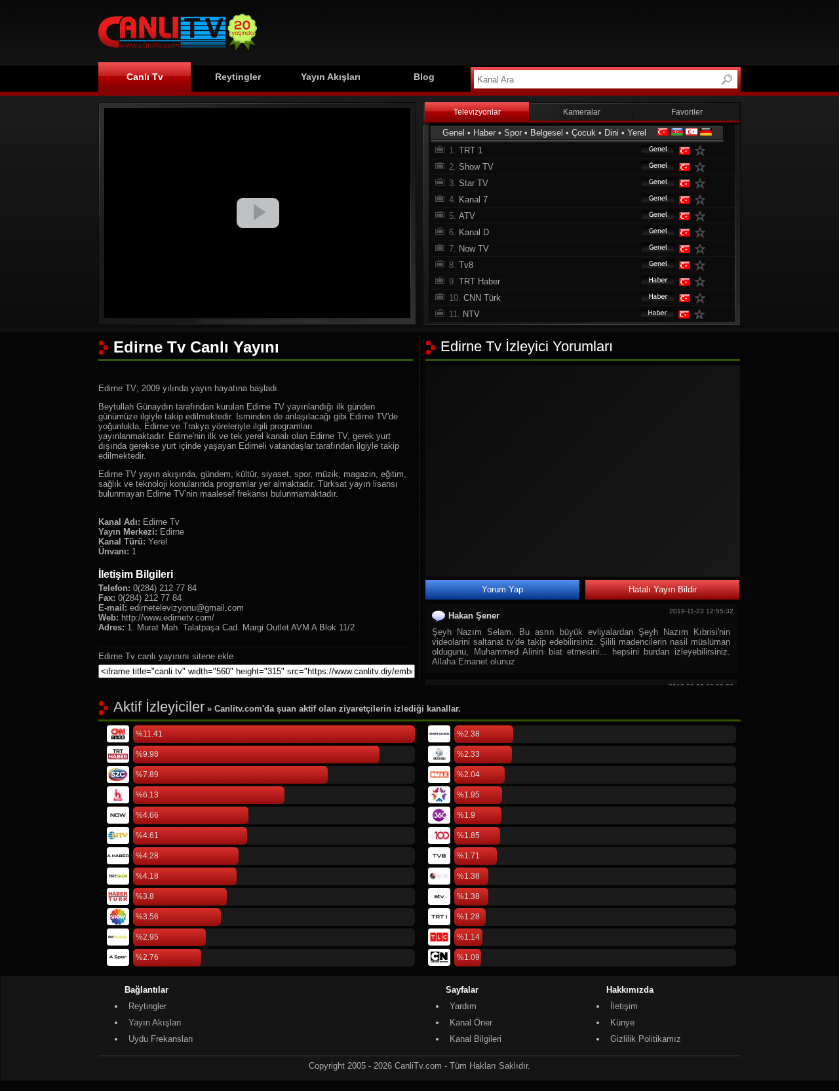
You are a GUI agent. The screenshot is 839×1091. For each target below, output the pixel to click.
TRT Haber (479, 281)
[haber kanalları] (651, 281)
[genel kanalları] (651, 150)
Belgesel (546, 133)
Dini (611, 133)
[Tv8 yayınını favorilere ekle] (702, 265)
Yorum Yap (502, 589)
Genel (453, 133)
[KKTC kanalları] (691, 133)
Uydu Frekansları (160, 1039)
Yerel (636, 133)
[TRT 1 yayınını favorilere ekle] (702, 150)
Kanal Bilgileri (475, 1039)
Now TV (474, 249)
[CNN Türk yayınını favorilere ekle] (702, 298)
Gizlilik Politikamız (645, 1039)
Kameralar (581, 112)
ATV (467, 216)
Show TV (476, 167)
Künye (622, 1022)
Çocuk (584, 133)
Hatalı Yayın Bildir (663, 589)
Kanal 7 (473, 199)
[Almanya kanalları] (706, 133)
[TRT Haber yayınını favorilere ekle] (702, 281)
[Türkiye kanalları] (663, 133)
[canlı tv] (177, 52)
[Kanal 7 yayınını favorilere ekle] (702, 199)
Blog (424, 76)
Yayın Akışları (331, 76)
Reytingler (238, 76)
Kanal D (474, 232)
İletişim (624, 1006)
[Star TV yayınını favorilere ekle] (702, 183)
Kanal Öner (471, 1022)
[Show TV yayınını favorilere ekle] (702, 167)
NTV (471, 314)
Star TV (473, 183)
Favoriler (687, 112)
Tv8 (466, 265)
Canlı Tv (145, 76)
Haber (484, 133)
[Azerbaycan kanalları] (677, 133)
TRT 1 (470, 150)
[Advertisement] (502, 30)
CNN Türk (482, 298)
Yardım (463, 1006)
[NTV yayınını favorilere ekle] (702, 314)
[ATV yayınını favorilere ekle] (702, 216)
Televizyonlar (477, 112)
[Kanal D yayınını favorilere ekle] (702, 232)
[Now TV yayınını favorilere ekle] (702, 248)
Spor (513, 133)
